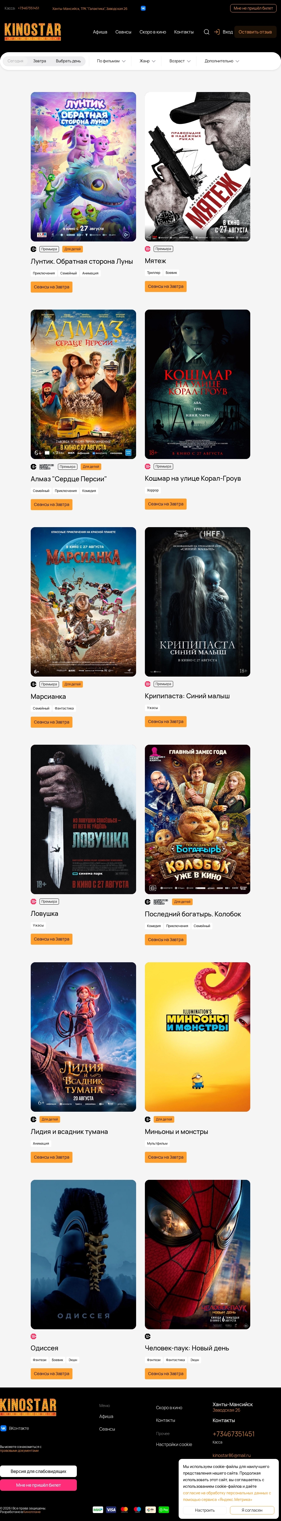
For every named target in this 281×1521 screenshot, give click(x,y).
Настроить (205, 1510)
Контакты (165, 1420)
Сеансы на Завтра (51, 287)
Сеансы (107, 1429)
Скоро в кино (169, 1408)
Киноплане (32, 1511)
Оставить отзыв (255, 32)
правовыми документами (19, 1450)
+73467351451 (28, 8)
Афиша (106, 1416)
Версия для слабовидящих (38, 1471)
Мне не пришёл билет (253, 8)
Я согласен (252, 1510)
